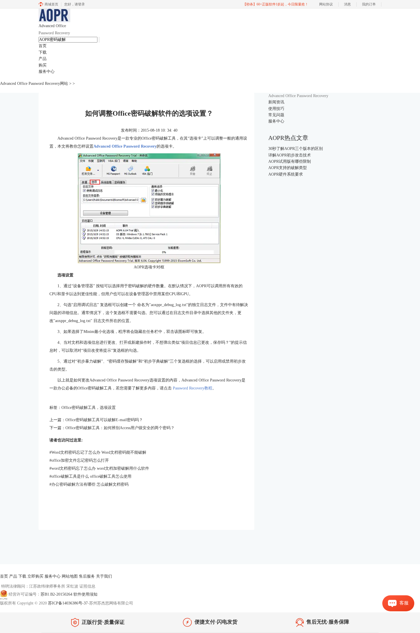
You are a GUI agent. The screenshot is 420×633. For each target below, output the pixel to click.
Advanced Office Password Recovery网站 (34, 83)
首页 (43, 46)
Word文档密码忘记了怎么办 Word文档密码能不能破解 (97, 452)
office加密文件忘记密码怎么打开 (79, 460)
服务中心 (47, 71)
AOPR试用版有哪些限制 (289, 161)
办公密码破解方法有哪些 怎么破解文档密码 (89, 484)
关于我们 (104, 576)
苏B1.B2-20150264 (57, 594)
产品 (43, 59)
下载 (43, 52)
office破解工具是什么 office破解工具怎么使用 (90, 476)
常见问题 (276, 115)
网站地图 (70, 576)
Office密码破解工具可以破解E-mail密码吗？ (104, 420)
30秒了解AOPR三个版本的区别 (295, 148)
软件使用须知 (85, 594)
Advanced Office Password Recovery (125, 146)
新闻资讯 (276, 102)
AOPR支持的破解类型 (287, 168)
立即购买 (35, 576)
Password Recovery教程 (192, 388)
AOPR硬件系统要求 (285, 174)
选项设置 (108, 407)
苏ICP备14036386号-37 (68, 603)
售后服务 (87, 576)
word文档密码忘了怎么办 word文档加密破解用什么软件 (99, 468)
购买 (43, 65)
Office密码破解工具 (78, 407)
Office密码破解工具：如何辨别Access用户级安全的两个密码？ (120, 428)
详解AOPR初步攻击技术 (289, 155)
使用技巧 (276, 108)
